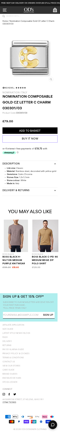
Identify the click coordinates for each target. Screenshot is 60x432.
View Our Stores (11, 366)
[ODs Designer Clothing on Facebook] (9, 394)
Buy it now (30, 139)
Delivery (7, 341)
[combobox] (31, 16)
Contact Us (8, 362)
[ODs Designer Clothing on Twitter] (14, 394)
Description (11, 164)
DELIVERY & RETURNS (16, 190)
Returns (7, 345)
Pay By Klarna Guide (13, 350)
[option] (30, 58)
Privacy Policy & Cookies (15, 354)
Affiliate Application (13, 325)
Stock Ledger (9, 382)
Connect (7, 389)
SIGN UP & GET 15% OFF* (23, 296)
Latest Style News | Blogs (16, 333)
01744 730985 (9, 402)
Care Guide (8, 370)
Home (5, 21)
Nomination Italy (14, 93)
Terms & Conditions (13, 358)
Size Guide (7, 329)
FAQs (5, 337)
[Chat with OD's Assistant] (52, 424)
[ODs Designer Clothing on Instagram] (3, 394)
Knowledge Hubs (11, 378)
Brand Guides (9, 374)
